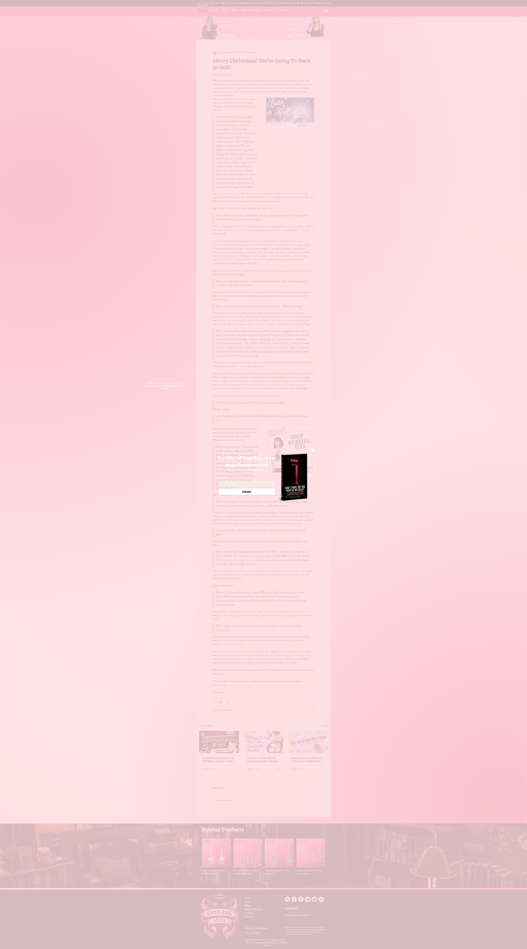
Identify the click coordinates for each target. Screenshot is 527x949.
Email (222, 478)
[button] (313, 450)
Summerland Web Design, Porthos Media (170, 387)
